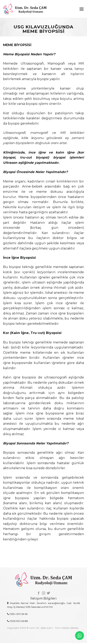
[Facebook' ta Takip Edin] (38, 593)
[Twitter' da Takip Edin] (48, 593)
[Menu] (81, 9)
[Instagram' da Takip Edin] (43, 593)
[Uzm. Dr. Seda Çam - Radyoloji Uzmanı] (31, 9)
